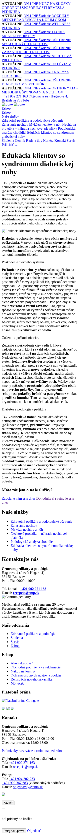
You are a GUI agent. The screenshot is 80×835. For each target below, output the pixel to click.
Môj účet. (17, 683)
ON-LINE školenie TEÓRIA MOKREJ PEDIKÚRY (33, 34)
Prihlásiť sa (10, 144)
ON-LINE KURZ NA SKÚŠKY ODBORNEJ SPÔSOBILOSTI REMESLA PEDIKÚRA (36, 8)
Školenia (8, 140)
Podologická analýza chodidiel (32, 541)
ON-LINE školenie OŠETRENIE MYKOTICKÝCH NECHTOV (36, 42)
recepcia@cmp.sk (25, 767)
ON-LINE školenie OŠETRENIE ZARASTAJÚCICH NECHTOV (36, 50)
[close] (3, 808)
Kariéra (48, 140)
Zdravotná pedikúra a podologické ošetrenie (32, 120)
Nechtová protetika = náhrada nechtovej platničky (39, 126)
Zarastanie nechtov (15, 124)
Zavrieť (8, 803)
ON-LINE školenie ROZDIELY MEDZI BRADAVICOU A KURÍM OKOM (35, 18)
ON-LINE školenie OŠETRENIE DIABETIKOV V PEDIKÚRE (36, 82)
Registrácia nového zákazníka (31, 679)
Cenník (20, 140)
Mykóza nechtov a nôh (45, 124)
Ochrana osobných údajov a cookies (36, 675)
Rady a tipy (34, 140)
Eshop (6, 108)
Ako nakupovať (22, 663)
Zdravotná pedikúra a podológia (33, 634)
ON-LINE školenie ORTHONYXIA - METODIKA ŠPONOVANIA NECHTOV (40, 90)
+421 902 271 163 (22, 763)
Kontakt (60, 140)
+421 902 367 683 (15, 783)
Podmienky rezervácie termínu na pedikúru (32, 751)
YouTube (22, 100)
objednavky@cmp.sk (28, 787)
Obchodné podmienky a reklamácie (35, 667)
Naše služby (10, 116)
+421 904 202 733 (22, 779)
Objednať (34, 831)
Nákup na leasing (23, 671)
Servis (71, 140)
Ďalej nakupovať (14, 831)
